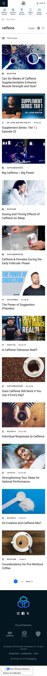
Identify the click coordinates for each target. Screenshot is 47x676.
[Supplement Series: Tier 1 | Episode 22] (23, 106)
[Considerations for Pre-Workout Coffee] (23, 542)
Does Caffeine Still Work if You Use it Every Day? (21, 393)
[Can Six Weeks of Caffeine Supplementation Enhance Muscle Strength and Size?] (23, 57)
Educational (12, 299)
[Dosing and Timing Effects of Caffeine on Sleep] (23, 192)
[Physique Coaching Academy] (38, 634)
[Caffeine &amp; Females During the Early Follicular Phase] (23, 237)
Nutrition (11, 73)
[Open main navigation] (4, 3)
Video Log (11, 345)
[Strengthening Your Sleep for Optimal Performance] (23, 456)
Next (28, 581)
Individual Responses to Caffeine (23, 436)
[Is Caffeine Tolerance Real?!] (23, 328)
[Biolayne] (23, 3)
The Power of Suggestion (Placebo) (18, 307)
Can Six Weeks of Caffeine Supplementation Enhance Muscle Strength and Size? (19, 82)
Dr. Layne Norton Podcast (19, 122)
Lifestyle (11, 473)
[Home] (3, 19)
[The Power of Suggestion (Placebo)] (23, 283)
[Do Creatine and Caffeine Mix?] (23, 501)
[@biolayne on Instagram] (18, 614)
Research (11, 431)
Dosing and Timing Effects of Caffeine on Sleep (21, 216)
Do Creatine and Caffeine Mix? (21, 523)
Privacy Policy (14, 653)
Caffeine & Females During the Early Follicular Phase (22, 261)
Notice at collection (12, 673)
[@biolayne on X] (27, 614)
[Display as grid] (38, 28)
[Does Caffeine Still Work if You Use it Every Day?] (23, 369)
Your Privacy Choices (19, 669)
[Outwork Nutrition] (24, 634)
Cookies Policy (26, 653)
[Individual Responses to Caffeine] (23, 414)
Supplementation (15, 168)
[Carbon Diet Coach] (10, 634)
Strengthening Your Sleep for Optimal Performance (21, 480)
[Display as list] (43, 28)
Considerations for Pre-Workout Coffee (22, 566)
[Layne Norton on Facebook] (23, 614)
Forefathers (32, 659)
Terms (36, 653)
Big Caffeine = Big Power (18, 173)
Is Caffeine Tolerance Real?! (19, 350)
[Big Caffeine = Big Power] (23, 151)
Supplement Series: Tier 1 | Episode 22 (19, 130)
